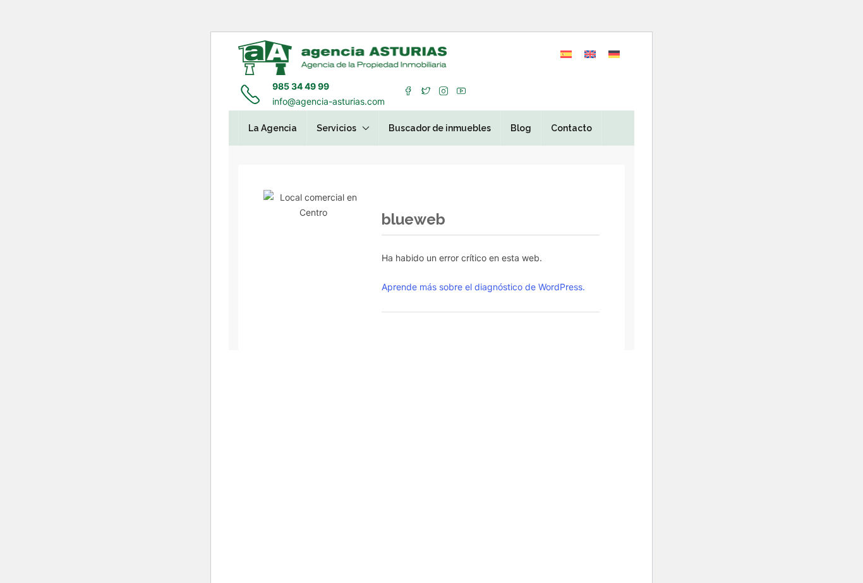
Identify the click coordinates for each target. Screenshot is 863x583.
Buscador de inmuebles (440, 128)
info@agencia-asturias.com (328, 101)
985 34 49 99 (300, 86)
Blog (520, 128)
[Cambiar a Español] (566, 54)
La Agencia (272, 128)
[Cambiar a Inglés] (590, 54)
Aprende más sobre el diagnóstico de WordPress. (483, 286)
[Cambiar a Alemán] (614, 54)
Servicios (336, 128)
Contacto (571, 128)
